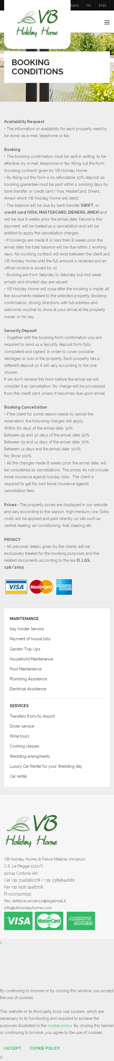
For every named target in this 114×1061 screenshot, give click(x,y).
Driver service (22, 726)
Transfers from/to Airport (32, 716)
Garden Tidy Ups (25, 649)
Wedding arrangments (30, 756)
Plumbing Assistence (28, 679)
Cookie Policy (45, 1048)
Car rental (18, 776)
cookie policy (60, 1025)
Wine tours (19, 736)
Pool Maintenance (26, 669)
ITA (88, 5)
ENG (102, 5)
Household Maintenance (31, 659)
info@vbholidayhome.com (28, 908)
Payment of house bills (30, 639)
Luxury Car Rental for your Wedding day (46, 766)
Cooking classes (24, 746)
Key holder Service (27, 629)
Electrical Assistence (28, 689)
